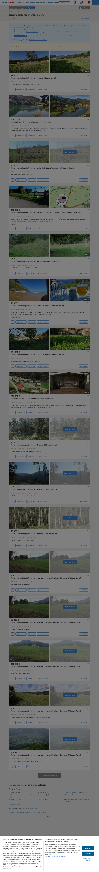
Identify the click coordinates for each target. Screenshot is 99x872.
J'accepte (87, 848)
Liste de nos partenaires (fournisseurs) (55, 856)
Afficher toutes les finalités (88, 859)
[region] (49, 854)
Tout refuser (87, 853)
